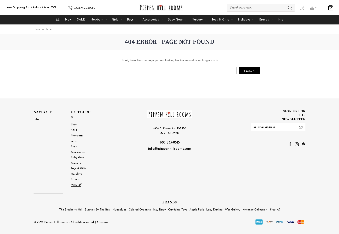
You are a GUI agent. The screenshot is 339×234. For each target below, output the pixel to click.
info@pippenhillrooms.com (169, 149)
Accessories (150, 19)
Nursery (197, 19)
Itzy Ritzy (159, 209)
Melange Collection (255, 209)
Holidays (244, 19)
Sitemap (102, 222)
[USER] (313, 8)
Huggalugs (119, 209)
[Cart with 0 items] (330, 7)
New (68, 19)
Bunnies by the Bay (97, 209)
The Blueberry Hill (70, 209)
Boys (130, 19)
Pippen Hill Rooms (56, 222)
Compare (302, 8)
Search (290, 8)
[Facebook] (290, 144)
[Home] (57, 19)
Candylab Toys (177, 209)
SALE (81, 19)
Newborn (96, 19)
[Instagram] (297, 144)
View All (76, 185)
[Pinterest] (303, 144)
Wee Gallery (232, 209)
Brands (264, 19)
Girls (115, 19)
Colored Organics (140, 209)
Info (280, 19)
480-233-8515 (169, 142)
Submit (301, 127)
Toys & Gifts (220, 19)
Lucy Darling (214, 209)
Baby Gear (175, 19)
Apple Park (196, 209)
